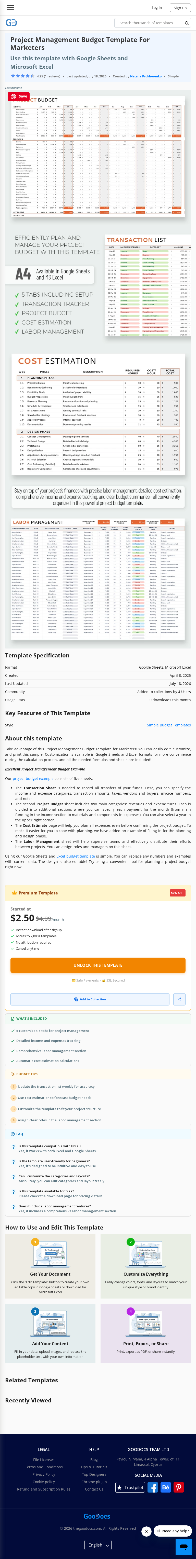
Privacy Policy (43, 1474)
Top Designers (94, 1474)
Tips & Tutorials (94, 1467)
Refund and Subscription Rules (43, 1489)
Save (22, 96)
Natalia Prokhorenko (146, 76)
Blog (94, 1459)
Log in (157, 7)
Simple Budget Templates (169, 725)
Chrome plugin (94, 1481)
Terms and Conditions (44, 1467)
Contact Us (94, 1489)
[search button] (187, 23)
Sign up (180, 7)
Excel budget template (75, 856)
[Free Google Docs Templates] (11, 22)
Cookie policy (44, 1481)
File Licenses (44, 1459)
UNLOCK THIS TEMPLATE (98, 965)
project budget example (33, 778)
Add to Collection (93, 999)
